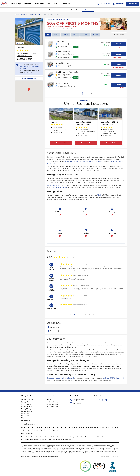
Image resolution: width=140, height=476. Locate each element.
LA (67, 427)
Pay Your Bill (132, 4)
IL (47, 427)
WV (53, 430)
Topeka (60, 439)
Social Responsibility (52, 406)
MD (72, 427)
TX (45, 430)
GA (43, 427)
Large (75, 34)
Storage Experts (26, 411)
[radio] (18, 50)
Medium (65, 34)
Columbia (34, 439)
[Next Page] (91, 93)
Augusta (43, 439)
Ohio (32, 14)
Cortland (39, 14)
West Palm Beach (83, 437)
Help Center (25, 416)
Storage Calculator (27, 400)
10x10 (99, 195)
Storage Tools (52, 4)
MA (77, 427)
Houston (31, 437)
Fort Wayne (25, 439)
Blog (22, 418)
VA (49, 430)
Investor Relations (52, 402)
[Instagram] (99, 400)
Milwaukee (64, 437)
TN (41, 430)
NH (104, 427)
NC (118, 427)
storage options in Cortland (73, 161)
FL (39, 427)
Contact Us (77, 403)
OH (24, 430)
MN (86, 427)
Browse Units (61, 143)
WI (58, 430)
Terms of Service (105, 456)
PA (28, 430)
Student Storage (26, 406)
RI (32, 430)
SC (37, 430)
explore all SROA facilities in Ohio (114, 378)
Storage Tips (25, 402)
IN (51, 427)
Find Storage (25, 14)
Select (118, 44)
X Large (85, 34)
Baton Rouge (69, 439)
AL (22, 427)
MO (95, 427)
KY (63, 427)
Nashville (56, 437)
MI (81, 427)
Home (17, 14)
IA (55, 427)
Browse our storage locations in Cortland (60, 378)
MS (90, 427)
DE (35, 427)
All (48, 34)
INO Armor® (25, 420)
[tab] (86, 327)
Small (56, 34)
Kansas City (96, 437)
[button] (29, 78)
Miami (23, 437)
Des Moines (106, 437)
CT (31, 427)
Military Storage (26, 409)
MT (100, 427)
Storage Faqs (75, 10)
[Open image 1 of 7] (29, 31)
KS (59, 427)
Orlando (47, 437)
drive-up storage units (59, 187)
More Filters (120, 35)
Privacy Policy (114, 456)
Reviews (65, 10)
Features (56, 10)
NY (113, 427)
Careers (48, 400)
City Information (87, 10)
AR (26, 427)
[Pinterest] (106, 400)
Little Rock (51, 439)
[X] (102, 400)
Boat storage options (54, 185)
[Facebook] (95, 400)
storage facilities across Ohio (92, 161)
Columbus (39, 437)
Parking (95, 34)
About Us (66, 4)
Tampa (72, 437)
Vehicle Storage (26, 404)
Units (48, 10)
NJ (109, 427)
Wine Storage (25, 413)
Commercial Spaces (52, 404)
